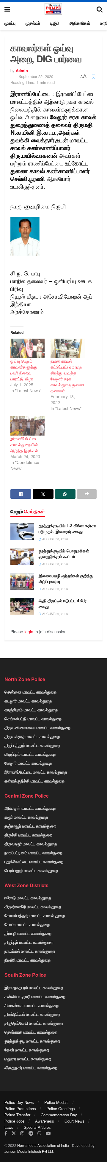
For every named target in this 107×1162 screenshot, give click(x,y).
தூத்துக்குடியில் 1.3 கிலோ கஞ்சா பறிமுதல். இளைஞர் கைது (67, 528)
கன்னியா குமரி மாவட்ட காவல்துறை (34, 996)
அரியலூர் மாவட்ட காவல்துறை (30, 808)
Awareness (44, 1121)
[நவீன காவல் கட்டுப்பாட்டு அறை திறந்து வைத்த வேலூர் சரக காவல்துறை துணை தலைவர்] (68, 348)
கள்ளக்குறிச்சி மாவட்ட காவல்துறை (34, 781)
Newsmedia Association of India (43, 1145)
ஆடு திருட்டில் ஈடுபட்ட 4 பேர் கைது (62, 603)
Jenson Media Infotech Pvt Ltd (28, 1151)
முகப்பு (9, 23)
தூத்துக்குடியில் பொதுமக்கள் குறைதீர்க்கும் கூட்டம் (64, 554)
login (28, 632)
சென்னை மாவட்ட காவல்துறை (30, 692)
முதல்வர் (33, 23)
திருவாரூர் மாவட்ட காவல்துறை (30, 844)
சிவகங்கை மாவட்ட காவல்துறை (31, 1005)
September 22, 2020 (35, 76)
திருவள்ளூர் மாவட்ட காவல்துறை (32, 736)
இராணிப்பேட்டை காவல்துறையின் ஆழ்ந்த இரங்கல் (24, 444)
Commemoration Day (59, 1115)
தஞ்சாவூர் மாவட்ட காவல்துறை (30, 826)
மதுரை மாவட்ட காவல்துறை (27, 1058)
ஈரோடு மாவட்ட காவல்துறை (27, 897)
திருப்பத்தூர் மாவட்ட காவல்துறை (32, 745)
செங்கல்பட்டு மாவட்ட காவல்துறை (33, 718)
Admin (22, 70)
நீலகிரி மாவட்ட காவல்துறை (27, 960)
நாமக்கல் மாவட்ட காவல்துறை (29, 951)
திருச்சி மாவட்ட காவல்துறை (28, 835)
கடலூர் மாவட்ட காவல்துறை (28, 701)
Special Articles (37, 1127)
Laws (8, 1127)
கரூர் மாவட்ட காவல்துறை (26, 817)
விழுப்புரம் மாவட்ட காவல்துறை (30, 754)
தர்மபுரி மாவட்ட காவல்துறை (27, 933)
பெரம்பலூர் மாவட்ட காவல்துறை (31, 870)
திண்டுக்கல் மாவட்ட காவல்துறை (32, 1014)
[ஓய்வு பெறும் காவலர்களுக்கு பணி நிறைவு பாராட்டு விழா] (27, 348)
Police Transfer (17, 1115)
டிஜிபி (54, 23)
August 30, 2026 (54, 539)
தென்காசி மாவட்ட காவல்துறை (30, 1032)
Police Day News (19, 1102)
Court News (74, 1121)
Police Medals (56, 1102)
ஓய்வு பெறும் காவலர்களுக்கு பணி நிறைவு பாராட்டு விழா (23, 370)
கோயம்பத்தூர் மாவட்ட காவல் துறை (34, 915)
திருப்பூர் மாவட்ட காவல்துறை (28, 942)
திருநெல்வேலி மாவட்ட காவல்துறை (33, 1023)
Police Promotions (20, 1108)
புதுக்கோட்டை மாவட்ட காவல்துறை (33, 861)
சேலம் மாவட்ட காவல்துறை (27, 924)
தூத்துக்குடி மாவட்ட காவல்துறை (32, 1041)
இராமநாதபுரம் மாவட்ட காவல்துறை (33, 987)
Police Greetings (60, 1108)
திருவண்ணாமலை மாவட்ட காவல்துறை (37, 727)
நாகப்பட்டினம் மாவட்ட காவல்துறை (33, 852)
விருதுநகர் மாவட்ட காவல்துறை (30, 1067)
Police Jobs (14, 1121)
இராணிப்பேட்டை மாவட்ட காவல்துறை (35, 772)
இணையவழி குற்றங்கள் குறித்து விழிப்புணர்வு (66, 578)
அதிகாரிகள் (79, 23)
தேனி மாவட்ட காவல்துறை (26, 1050)
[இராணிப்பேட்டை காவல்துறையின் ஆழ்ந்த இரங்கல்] (27, 426)
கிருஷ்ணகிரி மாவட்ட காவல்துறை (32, 906)
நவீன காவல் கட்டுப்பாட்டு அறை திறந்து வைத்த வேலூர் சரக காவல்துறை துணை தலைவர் (67, 375)
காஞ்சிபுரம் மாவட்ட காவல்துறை (31, 709)
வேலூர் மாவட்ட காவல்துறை (28, 763)
